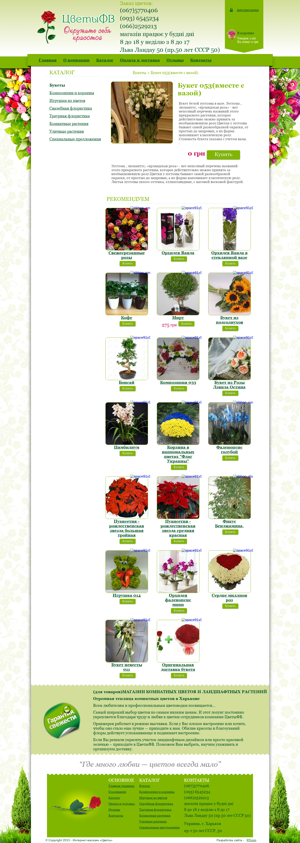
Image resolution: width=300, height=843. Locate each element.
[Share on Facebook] (201, 71)
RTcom (251, 840)
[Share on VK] (220, 71)
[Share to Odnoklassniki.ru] (214, 71)
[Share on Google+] (207, 71)
